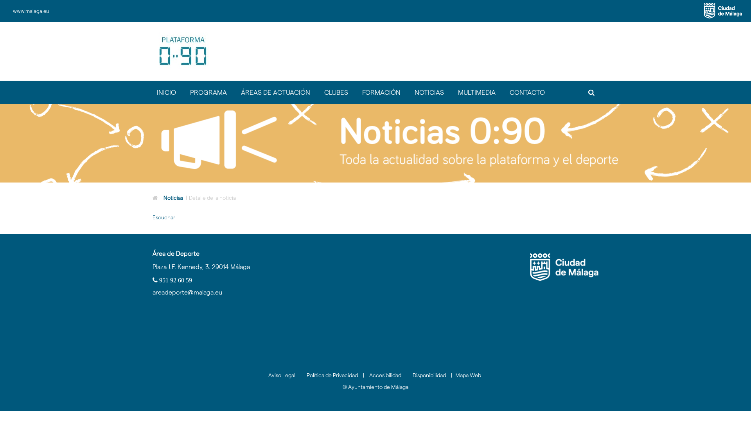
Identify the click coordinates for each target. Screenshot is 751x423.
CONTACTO (527, 92)
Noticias (173, 198)
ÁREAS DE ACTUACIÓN (275, 92)
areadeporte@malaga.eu (187, 292)
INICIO (166, 92)
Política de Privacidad (332, 375)
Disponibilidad (429, 375)
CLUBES (336, 92)
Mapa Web (468, 375)
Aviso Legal (281, 375)
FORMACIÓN (381, 92)
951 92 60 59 (175, 280)
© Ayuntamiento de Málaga (375, 387)
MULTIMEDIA (477, 92)
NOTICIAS (429, 92)
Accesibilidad (385, 375)
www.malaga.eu (31, 11)
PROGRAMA (208, 92)
